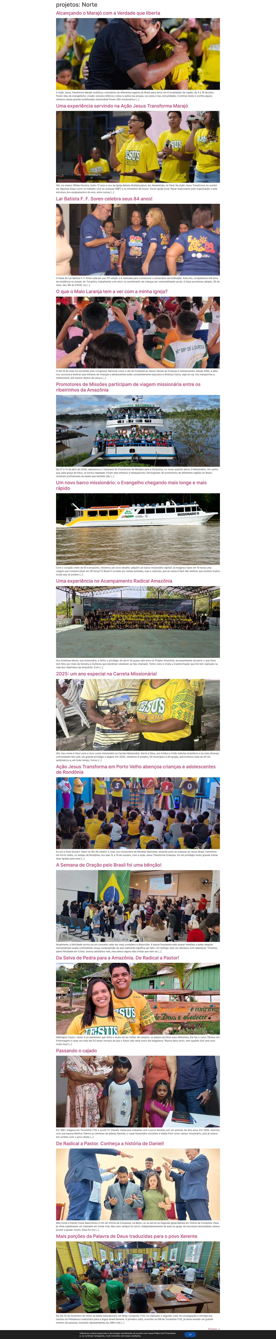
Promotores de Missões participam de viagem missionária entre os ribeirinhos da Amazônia (128, 387)
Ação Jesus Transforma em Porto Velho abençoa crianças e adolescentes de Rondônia (136, 769)
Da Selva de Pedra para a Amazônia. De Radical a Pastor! (117, 958)
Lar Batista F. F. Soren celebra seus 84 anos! (104, 198)
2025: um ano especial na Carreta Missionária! (106, 674)
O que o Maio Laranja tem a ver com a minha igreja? (112, 291)
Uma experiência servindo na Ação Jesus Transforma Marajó (122, 106)
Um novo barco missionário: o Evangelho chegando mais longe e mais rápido (131, 485)
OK (190, 1334)
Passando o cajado (76, 1050)
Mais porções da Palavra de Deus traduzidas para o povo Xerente (126, 1236)
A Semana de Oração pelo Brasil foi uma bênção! (108, 865)
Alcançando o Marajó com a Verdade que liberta (108, 13)
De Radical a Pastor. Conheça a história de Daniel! (110, 1143)
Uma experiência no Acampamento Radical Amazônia (114, 581)
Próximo (214, 1329)
